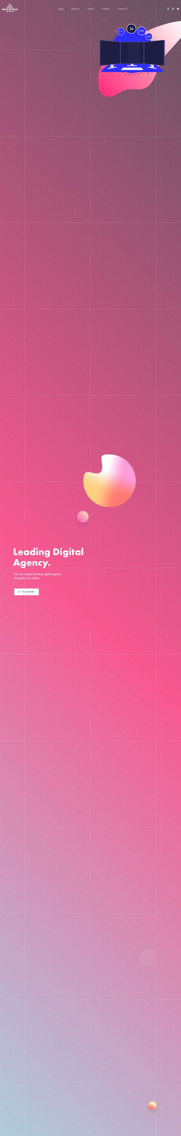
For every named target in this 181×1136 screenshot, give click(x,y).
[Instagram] (173, 9)
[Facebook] (168, 9)
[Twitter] (178, 9)
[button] (26, 591)
